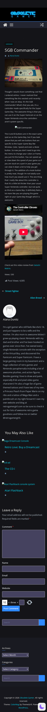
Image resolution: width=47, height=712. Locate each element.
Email (4, 575)
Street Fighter (12, 291)
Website (6, 588)
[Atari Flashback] (18, 484)
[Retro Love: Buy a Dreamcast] (15, 440)
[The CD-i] (6, 462)
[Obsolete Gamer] (5, 25)
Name (5, 562)
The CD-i (10, 469)
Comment (8, 526)
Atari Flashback (14, 490)
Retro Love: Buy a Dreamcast (22, 447)
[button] (42, 707)
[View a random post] (42, 25)
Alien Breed (36, 297)
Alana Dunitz (14, 56)
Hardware (9, 44)
